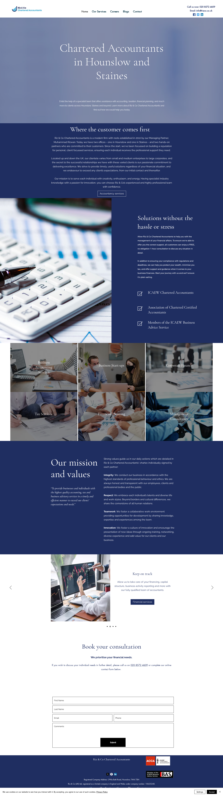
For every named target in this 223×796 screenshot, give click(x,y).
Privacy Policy (102, 792)
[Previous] (11, 588)
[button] (99, 11)
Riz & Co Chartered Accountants (111, 759)
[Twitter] (198, 14)
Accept (212, 792)
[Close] (219, 792)
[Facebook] (194, 14)
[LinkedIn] (202, 14)
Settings (200, 792)
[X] (107, 774)
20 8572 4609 (140, 665)
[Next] (212, 588)
